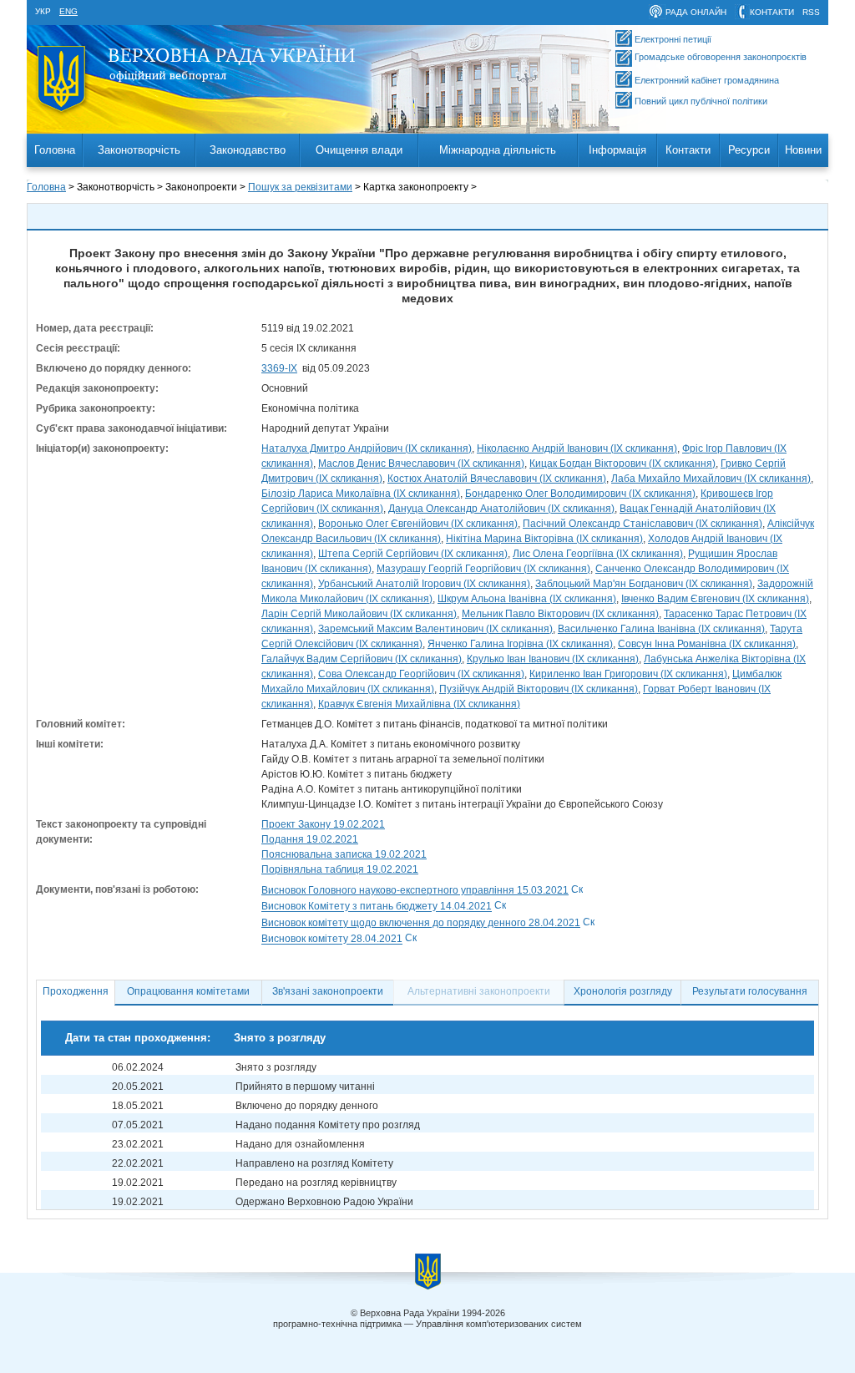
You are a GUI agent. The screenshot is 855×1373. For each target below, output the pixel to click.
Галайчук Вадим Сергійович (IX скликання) (361, 659)
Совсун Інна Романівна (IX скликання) (707, 644)
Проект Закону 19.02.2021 (323, 824)
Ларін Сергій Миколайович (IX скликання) (359, 614)
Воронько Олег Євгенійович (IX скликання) (418, 523)
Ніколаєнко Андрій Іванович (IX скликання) (577, 448)
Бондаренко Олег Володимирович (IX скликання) (580, 493)
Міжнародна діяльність (497, 150)
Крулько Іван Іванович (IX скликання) (553, 659)
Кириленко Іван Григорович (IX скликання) (628, 674)
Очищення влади (359, 150)
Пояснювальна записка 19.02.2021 (344, 854)
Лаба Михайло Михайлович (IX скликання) (711, 478)
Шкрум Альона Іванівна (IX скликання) (527, 599)
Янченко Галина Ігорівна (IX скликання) (520, 644)
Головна (54, 150)
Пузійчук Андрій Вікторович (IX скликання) (538, 689)
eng (68, 11)
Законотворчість (139, 150)
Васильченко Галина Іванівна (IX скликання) (661, 629)
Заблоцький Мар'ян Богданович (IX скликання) (643, 584)
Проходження (76, 991)
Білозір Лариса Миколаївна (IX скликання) (360, 493)
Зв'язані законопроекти (327, 991)
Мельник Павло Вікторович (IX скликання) (560, 614)
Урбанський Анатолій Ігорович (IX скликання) (424, 584)
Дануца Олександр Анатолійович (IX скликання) (501, 508)
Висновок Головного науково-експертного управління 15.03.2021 (415, 890)
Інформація (617, 150)
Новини (803, 150)
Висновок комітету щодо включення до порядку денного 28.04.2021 (420, 923)
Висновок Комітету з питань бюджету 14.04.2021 (376, 907)
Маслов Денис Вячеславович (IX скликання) (421, 463)
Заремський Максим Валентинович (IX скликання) (435, 629)
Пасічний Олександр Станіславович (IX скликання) (642, 523)
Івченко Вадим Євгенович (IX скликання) (715, 599)
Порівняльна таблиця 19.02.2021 (339, 869)
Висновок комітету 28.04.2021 (331, 939)
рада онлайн (695, 12)
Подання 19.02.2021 (309, 839)
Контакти (688, 150)
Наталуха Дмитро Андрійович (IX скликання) (366, 448)
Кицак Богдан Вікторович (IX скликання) (622, 463)
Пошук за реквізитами (300, 187)
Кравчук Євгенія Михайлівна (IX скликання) (419, 704)
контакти (772, 12)
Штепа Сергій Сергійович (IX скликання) (413, 554)
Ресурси (749, 150)
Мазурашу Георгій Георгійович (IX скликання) (483, 569)
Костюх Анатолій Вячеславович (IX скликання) (496, 478)
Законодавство (248, 150)
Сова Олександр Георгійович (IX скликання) (421, 674)
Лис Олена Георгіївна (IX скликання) (598, 554)
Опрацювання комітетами (188, 991)
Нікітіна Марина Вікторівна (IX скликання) (544, 539)
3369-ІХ (279, 368)
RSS (811, 12)
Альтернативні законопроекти (478, 991)
